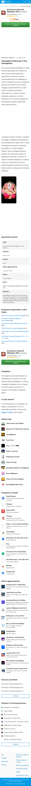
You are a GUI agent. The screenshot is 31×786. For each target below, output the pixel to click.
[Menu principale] (29, 1)
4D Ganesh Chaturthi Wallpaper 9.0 (12, 687)
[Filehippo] (6, 1)
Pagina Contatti (7, 412)
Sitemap (3, 765)
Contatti (3, 758)
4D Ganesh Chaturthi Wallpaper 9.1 (12, 684)
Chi (2, 755)
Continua (15, 696)
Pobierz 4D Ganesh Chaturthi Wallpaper (13, 315)
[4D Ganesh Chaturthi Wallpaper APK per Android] (3, 13)
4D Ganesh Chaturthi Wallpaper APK (17, 352)
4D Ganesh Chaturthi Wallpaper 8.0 (12, 691)
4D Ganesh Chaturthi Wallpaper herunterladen (11, 319)
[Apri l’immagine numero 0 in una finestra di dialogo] (8, 189)
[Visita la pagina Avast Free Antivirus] (15, 19)
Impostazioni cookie (22, 775)
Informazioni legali (21, 768)
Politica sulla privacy (22, 765)
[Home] (2, 6)
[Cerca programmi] (25, 1)
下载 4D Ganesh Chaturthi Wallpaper (12, 328)
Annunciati (4, 761)
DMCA (18, 772)
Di (12, 14)
